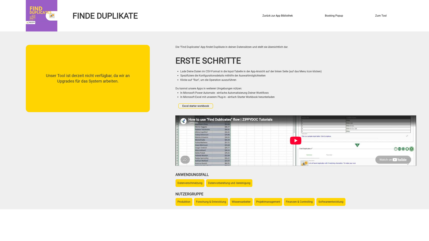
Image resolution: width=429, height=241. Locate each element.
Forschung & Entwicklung (211, 201)
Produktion (183, 201)
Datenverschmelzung (189, 183)
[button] (347, 16)
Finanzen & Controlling (299, 201)
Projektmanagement (268, 201)
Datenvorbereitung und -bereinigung (229, 183)
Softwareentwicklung (330, 201)
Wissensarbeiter (241, 201)
